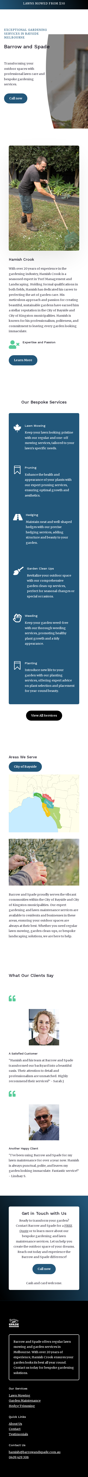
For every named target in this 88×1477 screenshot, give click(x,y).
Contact (15, 1429)
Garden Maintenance (25, 1401)
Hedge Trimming (22, 1406)
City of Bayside (25, 767)
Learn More (23, 360)
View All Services (44, 715)
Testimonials (18, 1434)
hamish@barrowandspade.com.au (34, 1452)
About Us (15, 1424)
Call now (15, 98)
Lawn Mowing (19, 1395)
